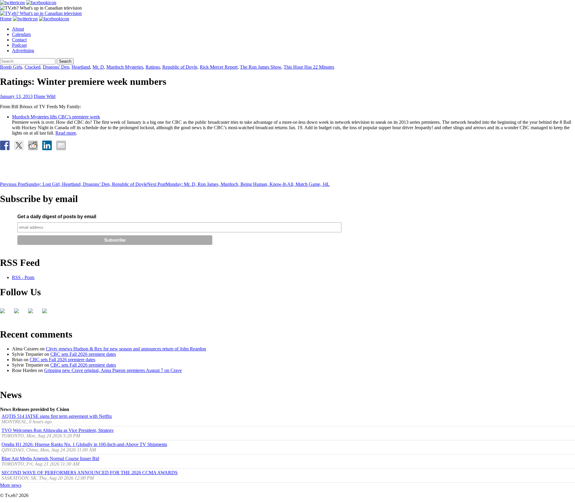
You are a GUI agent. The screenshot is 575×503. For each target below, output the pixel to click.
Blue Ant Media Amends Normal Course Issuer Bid (50, 458)
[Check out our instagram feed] (47, 313)
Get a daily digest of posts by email (56, 216)
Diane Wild (44, 96)
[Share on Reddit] (33, 145)
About (18, 28)
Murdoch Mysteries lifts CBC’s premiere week (56, 116)
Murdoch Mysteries (124, 67)
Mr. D (98, 67)
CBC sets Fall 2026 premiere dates (83, 354)
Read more (65, 132)
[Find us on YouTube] (33, 313)
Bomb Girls (11, 67)
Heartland (81, 67)
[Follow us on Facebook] (5, 313)
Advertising (23, 50)
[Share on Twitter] (19, 145)
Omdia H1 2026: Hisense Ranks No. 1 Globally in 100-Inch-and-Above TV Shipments (84, 444)
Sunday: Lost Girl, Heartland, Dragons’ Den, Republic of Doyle (73, 184)
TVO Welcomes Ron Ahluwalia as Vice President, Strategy (57, 430)
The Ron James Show (260, 67)
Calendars (21, 34)
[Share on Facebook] (5, 145)
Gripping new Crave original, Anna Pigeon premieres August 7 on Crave (113, 370)
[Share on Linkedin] (47, 145)
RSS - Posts (23, 277)
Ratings (153, 67)
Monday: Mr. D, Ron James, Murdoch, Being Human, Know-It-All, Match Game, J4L (238, 184)
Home (6, 18)
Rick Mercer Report (218, 67)
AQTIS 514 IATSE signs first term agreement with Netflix (56, 416)
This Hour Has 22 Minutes (309, 67)
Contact (19, 39)
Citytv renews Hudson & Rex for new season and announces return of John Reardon (126, 348)
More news (10, 485)
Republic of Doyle (179, 67)
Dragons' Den (56, 67)
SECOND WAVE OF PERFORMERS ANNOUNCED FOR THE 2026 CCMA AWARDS (89, 472)
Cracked (32, 67)
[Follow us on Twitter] (19, 313)
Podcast (19, 45)
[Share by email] (61, 145)
